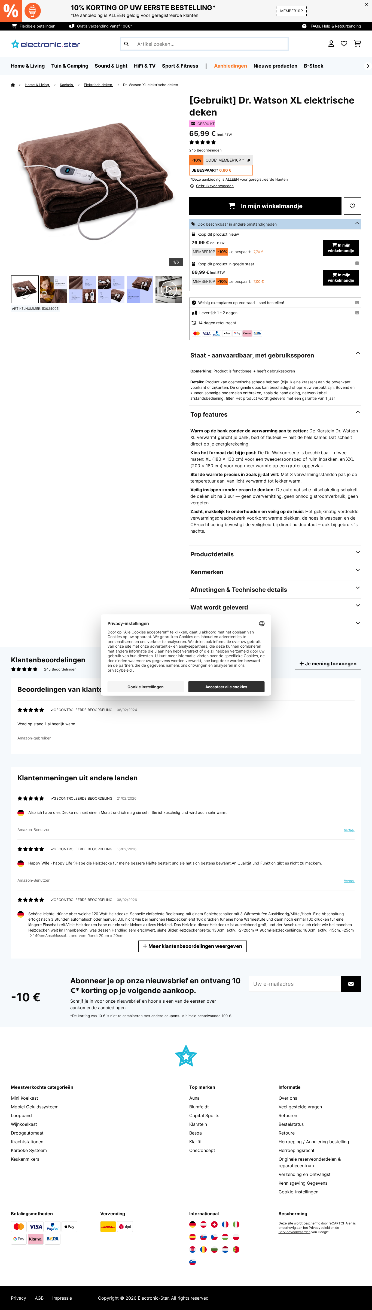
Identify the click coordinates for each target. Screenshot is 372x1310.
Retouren (288, 1115)
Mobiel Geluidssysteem (35, 1106)
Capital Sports (204, 1115)
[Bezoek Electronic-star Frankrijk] (225, 1224)
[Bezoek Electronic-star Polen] (236, 1237)
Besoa (195, 1133)
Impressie (62, 1298)
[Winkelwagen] (357, 44)
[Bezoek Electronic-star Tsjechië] (214, 1237)
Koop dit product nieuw (218, 234)
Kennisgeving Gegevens (303, 1183)
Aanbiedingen (230, 66)
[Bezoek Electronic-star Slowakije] (203, 1237)
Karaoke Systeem (29, 1150)
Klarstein (198, 1124)
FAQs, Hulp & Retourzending (336, 26)
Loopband (21, 1115)
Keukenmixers (25, 1159)
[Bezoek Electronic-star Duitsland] (192, 1224)
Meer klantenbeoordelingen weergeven (194, 946)
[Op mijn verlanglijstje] (352, 206)
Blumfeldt (199, 1106)
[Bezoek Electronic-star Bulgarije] (214, 1249)
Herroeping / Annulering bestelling (314, 1141)
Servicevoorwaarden (294, 1232)
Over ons (288, 1098)
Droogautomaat (27, 1133)
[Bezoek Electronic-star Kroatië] (192, 1249)
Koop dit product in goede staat (225, 264)
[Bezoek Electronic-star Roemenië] (203, 1249)
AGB (39, 1298)
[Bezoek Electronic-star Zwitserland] (214, 1224)
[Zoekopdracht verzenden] (126, 44)
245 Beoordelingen (205, 150)
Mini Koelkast (24, 1098)
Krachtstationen (27, 1141)
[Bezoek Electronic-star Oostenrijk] (203, 1224)
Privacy (18, 1298)
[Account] (331, 44)
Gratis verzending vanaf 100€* (104, 26)
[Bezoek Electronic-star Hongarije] (225, 1237)
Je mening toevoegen (330, 663)
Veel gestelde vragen (300, 1106)
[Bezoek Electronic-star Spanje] (192, 1237)
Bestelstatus (291, 1124)
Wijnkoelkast (24, 1124)
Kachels (67, 85)
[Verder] (368, 66)
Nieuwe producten (275, 66)
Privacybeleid (319, 1228)
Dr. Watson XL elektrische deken (150, 85)
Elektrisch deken (98, 85)
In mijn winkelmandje (271, 206)
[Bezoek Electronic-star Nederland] (225, 1249)
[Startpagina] (18, 85)
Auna (194, 1098)
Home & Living (37, 85)
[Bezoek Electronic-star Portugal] (236, 1249)
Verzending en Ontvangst (305, 1174)
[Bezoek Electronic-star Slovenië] (192, 1262)
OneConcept (202, 1150)
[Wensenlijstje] (344, 44)
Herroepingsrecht (297, 1150)
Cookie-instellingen (298, 1191)
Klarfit (195, 1141)
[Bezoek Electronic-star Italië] (236, 1224)
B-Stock (313, 66)
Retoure (287, 1133)
